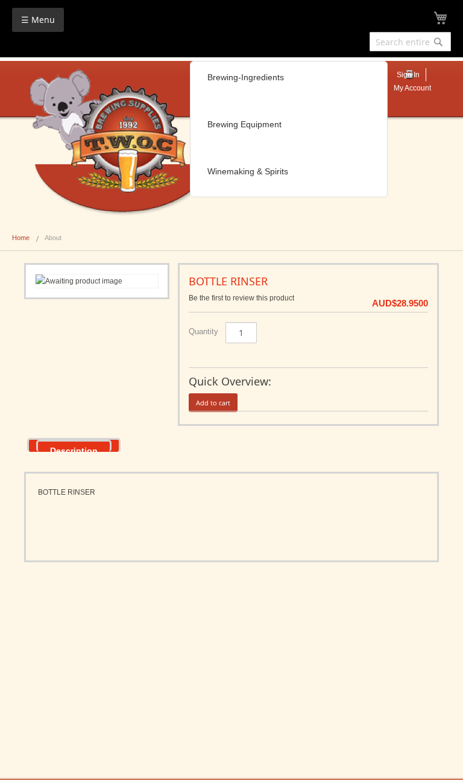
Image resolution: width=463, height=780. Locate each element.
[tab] (74, 445)
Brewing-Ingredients (245, 77)
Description (74, 449)
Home (21, 237)
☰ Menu (38, 19)
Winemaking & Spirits (247, 171)
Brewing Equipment (244, 124)
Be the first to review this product (241, 298)
